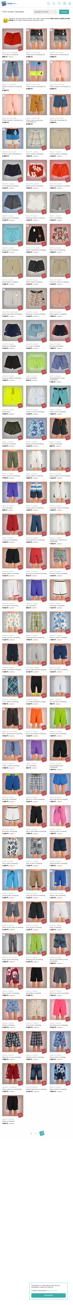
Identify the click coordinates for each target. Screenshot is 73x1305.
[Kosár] (64, 3)
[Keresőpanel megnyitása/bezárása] (48, 3)
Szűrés (64, 12)
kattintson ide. (52, 1290)
